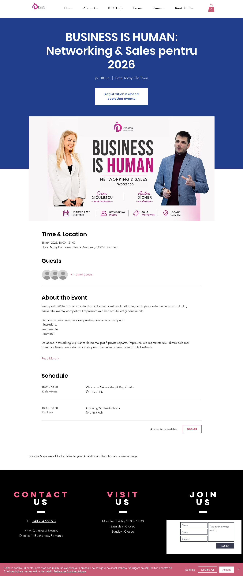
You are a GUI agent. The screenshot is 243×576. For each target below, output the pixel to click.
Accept (226, 569)
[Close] (238, 569)
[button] (211, 8)
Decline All (207, 569)
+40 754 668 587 (44, 521)
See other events (121, 99)
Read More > (50, 358)
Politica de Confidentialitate (70, 571)
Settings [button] (190, 569)
